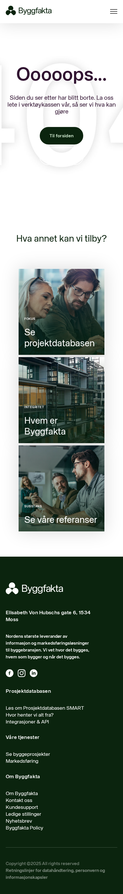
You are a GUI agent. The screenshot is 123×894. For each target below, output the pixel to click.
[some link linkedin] (36, 674)
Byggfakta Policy (24, 828)
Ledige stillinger (23, 814)
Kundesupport (22, 807)
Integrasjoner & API (27, 722)
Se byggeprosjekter (28, 754)
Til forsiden (61, 136)
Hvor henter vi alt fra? (30, 715)
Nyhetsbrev (19, 821)
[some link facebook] (12, 674)
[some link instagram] (24, 674)
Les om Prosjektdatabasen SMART (45, 708)
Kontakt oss (61, 156)
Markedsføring (22, 761)
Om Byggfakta (22, 793)
